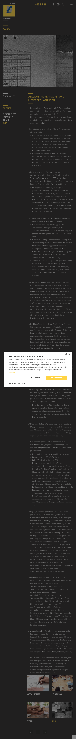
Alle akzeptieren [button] (56, 378)
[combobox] (66, 354)
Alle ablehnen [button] (34, 378)
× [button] (69, 354)
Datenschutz (13, 372)
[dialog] (38, 369)
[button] (17, 383)
